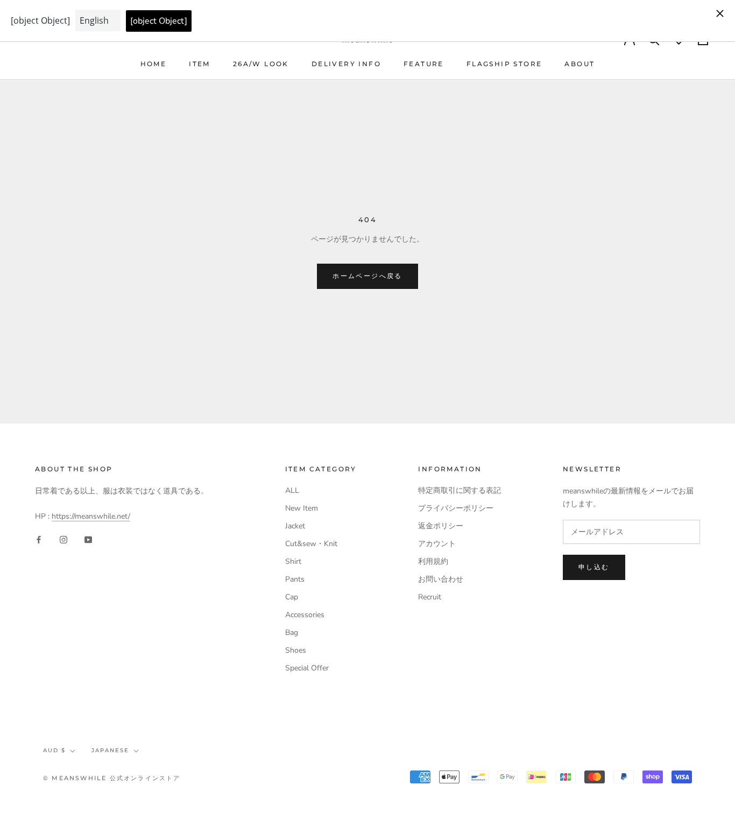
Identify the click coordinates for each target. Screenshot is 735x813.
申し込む (594, 567)
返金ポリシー (440, 526)
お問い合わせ (440, 579)
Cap (291, 597)
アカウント (437, 544)
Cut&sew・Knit (311, 544)
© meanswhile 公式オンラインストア (112, 778)
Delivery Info (346, 64)
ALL (292, 490)
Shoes (295, 650)
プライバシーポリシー (455, 508)
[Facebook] (39, 539)
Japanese (110, 750)
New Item (301, 508)
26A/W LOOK (261, 64)
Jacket (295, 526)
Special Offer (307, 668)
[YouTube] (88, 539)
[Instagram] (63, 539)
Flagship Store (504, 64)
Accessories (304, 615)
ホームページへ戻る (367, 276)
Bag (291, 632)
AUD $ (54, 750)
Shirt (293, 561)
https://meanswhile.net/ (91, 516)
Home (153, 64)
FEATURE (424, 64)
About (579, 64)
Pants (295, 579)
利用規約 (433, 561)
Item (199, 64)
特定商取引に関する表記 (459, 490)
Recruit (429, 597)
